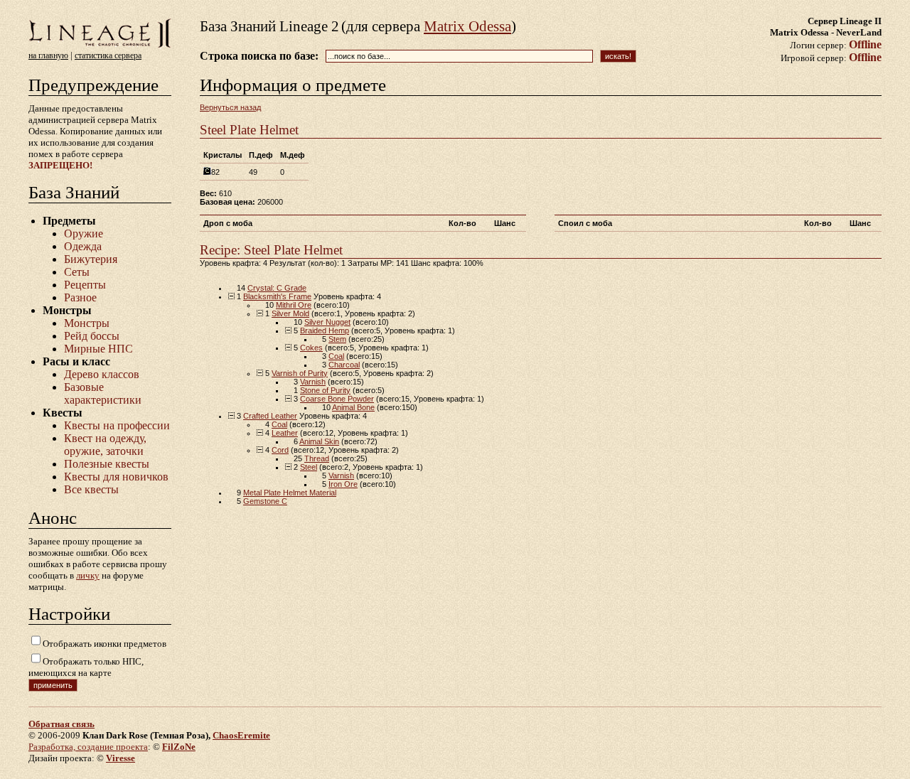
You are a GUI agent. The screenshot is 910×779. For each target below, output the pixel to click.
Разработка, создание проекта (88, 746)
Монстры (86, 323)
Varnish (313, 381)
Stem (337, 339)
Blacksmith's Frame (277, 296)
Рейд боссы (91, 336)
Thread (316, 458)
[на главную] (99, 46)
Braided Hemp (324, 330)
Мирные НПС (98, 349)
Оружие (83, 233)
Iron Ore (343, 484)
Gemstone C (265, 501)
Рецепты (85, 285)
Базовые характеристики (102, 393)
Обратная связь (61, 724)
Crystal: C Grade (276, 288)
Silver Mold (290, 313)
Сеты (77, 272)
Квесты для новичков (116, 477)
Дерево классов (101, 374)
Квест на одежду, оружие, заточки (105, 444)
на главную (48, 55)
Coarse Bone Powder (337, 398)
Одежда (83, 246)
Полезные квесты (106, 464)
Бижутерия (90, 259)
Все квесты (91, 489)
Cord (280, 450)
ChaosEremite (241, 735)
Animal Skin (319, 441)
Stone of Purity (325, 390)
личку (88, 575)
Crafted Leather (270, 416)
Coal (336, 356)
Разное (80, 297)
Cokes (311, 347)
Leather (285, 433)
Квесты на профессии (117, 425)
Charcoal (344, 364)
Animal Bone (353, 407)
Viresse (120, 758)
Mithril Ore (293, 305)
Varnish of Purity (300, 373)
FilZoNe (179, 746)
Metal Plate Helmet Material (289, 492)
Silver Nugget (327, 322)
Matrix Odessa (467, 26)
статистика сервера (108, 55)
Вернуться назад (230, 107)
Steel (308, 467)
